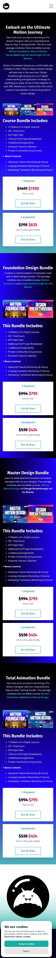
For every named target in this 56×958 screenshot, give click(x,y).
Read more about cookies (17, 936)
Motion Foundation (19, 51)
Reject (26, 951)
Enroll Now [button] (28, 203)
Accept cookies (26, 943)
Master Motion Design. (36, 697)
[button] (28, 202)
